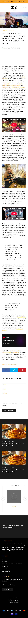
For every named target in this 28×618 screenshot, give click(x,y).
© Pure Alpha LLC (14, 600)
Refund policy (5, 566)
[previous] (3, 498)
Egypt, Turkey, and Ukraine (13, 85)
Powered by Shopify (14, 602)
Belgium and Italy (6, 87)
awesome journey (6, 82)
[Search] (23, 7)
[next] (25, 498)
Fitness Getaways (21, 316)
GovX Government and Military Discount (11, 563)
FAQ (3, 559)
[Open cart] (26, 7)
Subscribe (7, 589)
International (5, 568)
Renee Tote (6, 83)
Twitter (9, 352)
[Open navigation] (2, 7)
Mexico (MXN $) (13, 597)
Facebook (4, 352)
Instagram (13, 350)
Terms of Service (6, 571)
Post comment (9, 410)
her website (16, 352)
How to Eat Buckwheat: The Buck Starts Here (13, 443)
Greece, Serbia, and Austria (18, 87)
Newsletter (4, 561)
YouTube (19, 350)
